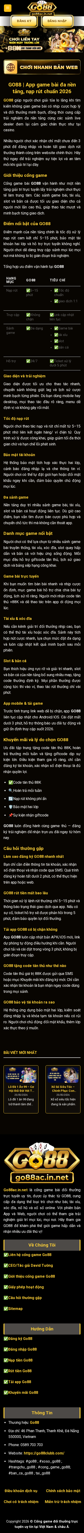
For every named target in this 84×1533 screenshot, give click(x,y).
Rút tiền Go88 (20, 1371)
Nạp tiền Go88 (20, 1360)
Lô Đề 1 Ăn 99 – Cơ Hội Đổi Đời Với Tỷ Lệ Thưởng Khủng (21, 1089)
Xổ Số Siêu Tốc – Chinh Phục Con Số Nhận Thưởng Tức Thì (63, 1089)
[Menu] (8, 8)
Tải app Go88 (19, 1382)
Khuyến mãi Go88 (23, 1392)
